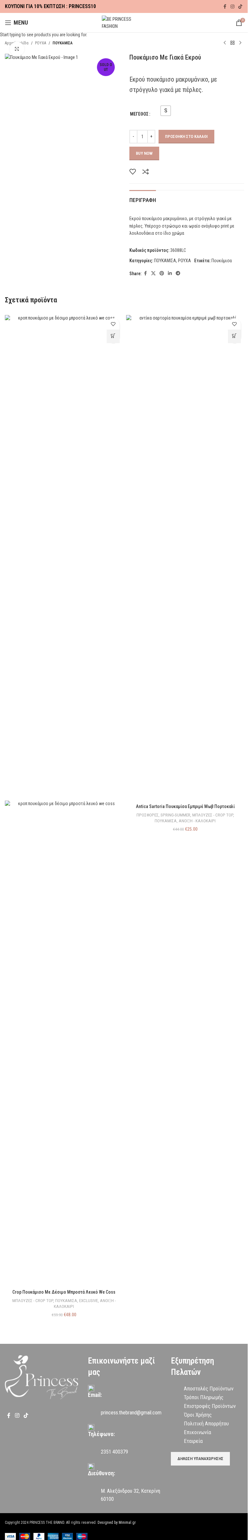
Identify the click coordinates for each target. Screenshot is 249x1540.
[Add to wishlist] (113, 324)
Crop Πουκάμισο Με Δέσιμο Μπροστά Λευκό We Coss (63, 1292)
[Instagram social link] (232, 6)
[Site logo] (124, 22)
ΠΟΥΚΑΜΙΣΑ (66, 1300)
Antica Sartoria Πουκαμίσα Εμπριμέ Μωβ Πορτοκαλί (185, 806)
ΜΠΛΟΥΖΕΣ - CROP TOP (32, 1300)
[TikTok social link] (240, 6)
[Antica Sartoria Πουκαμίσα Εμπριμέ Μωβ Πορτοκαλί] (185, 557)
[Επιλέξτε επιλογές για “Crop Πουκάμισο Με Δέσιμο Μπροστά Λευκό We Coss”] (113, 336)
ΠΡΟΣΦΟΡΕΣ (147, 815)
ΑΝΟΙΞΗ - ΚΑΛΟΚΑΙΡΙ (197, 820)
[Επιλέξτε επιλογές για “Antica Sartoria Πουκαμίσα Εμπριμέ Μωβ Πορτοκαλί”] (234, 336)
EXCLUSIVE (88, 1300)
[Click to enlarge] (17, 49)
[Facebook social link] (225, 6)
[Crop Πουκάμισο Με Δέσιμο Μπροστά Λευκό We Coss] (64, 557)
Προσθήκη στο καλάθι (186, 136)
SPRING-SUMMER (175, 815)
